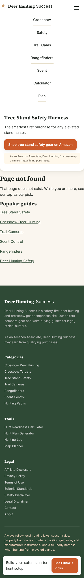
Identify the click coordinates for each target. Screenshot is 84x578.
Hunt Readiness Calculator (23, 427)
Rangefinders (42, 58)
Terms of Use (14, 482)
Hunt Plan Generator (19, 433)
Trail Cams (42, 45)
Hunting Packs (15, 403)
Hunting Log (13, 439)
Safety (42, 32)
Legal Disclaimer (16, 501)
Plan (42, 96)
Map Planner (13, 446)
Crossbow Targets (17, 371)
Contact (10, 507)
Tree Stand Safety (15, 212)
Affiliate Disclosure (17, 469)
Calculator (42, 83)
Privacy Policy (14, 476)
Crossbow (42, 19)
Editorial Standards (18, 488)
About (8, 514)
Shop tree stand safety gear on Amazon (40, 144)
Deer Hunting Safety (17, 261)
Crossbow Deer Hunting (20, 222)
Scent (42, 70)
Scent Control (11, 241)
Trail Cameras (11, 231)
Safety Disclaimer (17, 495)
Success (29, 302)
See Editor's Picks (64, 565)
